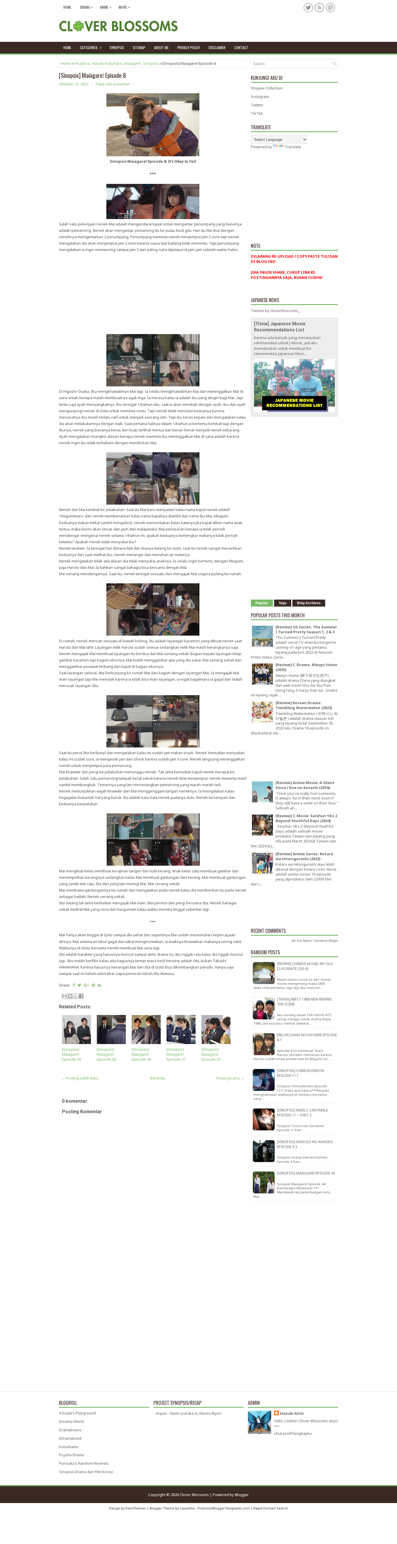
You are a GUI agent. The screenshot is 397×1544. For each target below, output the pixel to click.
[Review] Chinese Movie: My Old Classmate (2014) (305, 966)
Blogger (242, 1494)
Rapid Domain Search (270, 1508)
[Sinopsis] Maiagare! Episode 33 (211, 1054)
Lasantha (187, 1508)
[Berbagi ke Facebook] (81, 996)
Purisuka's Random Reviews (83, 1463)
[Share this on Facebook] (73, 985)
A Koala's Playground (77, 1413)
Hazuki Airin (292, 1413)
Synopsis (117, 47)
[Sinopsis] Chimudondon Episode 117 (300, 1073)
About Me (161, 47)
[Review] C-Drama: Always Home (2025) (306, 667)
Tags (283, 603)
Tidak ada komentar (112, 84)
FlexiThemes (136, 1508)
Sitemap (139, 47)
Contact (241, 47)
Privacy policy (188, 47)
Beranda (157, 1078)
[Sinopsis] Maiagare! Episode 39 (106, 1054)
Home (67, 7)
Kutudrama (68, 1446)
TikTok (257, 113)
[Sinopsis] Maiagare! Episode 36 (71, 1054)
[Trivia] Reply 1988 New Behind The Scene (304, 1002)
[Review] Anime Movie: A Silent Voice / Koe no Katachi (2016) (305, 785)
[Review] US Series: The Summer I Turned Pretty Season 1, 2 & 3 (306, 629)
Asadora (82, 63)
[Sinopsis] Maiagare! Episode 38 (141, 1054)
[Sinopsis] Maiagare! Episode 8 (92, 75)
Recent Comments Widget (320, 941)
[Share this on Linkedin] (99, 985)
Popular (261, 603)
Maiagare (132, 63)
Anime (105, 7)
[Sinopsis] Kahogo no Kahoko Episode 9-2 (305, 1144)
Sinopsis (150, 63)
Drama (86, 7)
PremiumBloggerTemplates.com (224, 1508)
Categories (90, 47)
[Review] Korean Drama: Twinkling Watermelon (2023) (304, 705)
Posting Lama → (230, 1078)
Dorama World (71, 1421)
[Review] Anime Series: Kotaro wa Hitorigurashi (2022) (304, 856)
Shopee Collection (267, 88)
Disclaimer (217, 47)
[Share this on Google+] (86, 985)
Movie (124, 7)
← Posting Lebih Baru (80, 1078)
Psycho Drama (71, 1454)
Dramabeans (70, 1429)
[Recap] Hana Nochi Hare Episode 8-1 (307, 1037)
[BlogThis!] (70, 996)
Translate (293, 146)
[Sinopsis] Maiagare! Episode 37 (176, 1054)
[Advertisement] (152, 293)
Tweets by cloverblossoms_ (275, 310)
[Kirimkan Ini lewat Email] (64, 996)
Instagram (260, 96)
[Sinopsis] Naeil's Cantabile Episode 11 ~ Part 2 (302, 1113)
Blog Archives (309, 603)
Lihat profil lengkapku (293, 1433)
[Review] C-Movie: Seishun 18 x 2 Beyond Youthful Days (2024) (306, 818)
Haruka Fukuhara (107, 63)
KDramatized (70, 1438)
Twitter (257, 104)
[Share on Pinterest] (93, 985)
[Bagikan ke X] (75, 996)
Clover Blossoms (194, 1494)
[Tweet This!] (79, 985)
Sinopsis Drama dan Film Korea (86, 1471)
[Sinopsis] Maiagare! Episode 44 (306, 1173)
